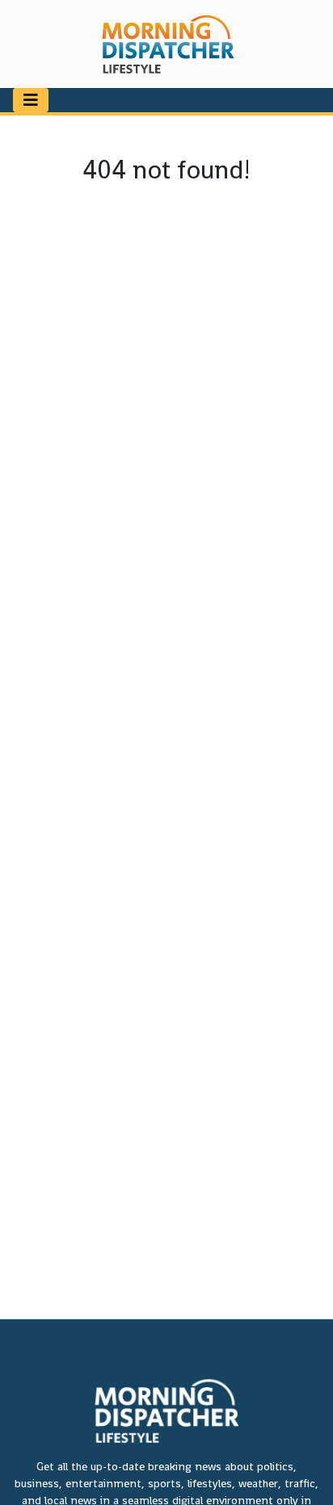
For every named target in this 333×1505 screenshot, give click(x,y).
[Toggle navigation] (30, 100)
